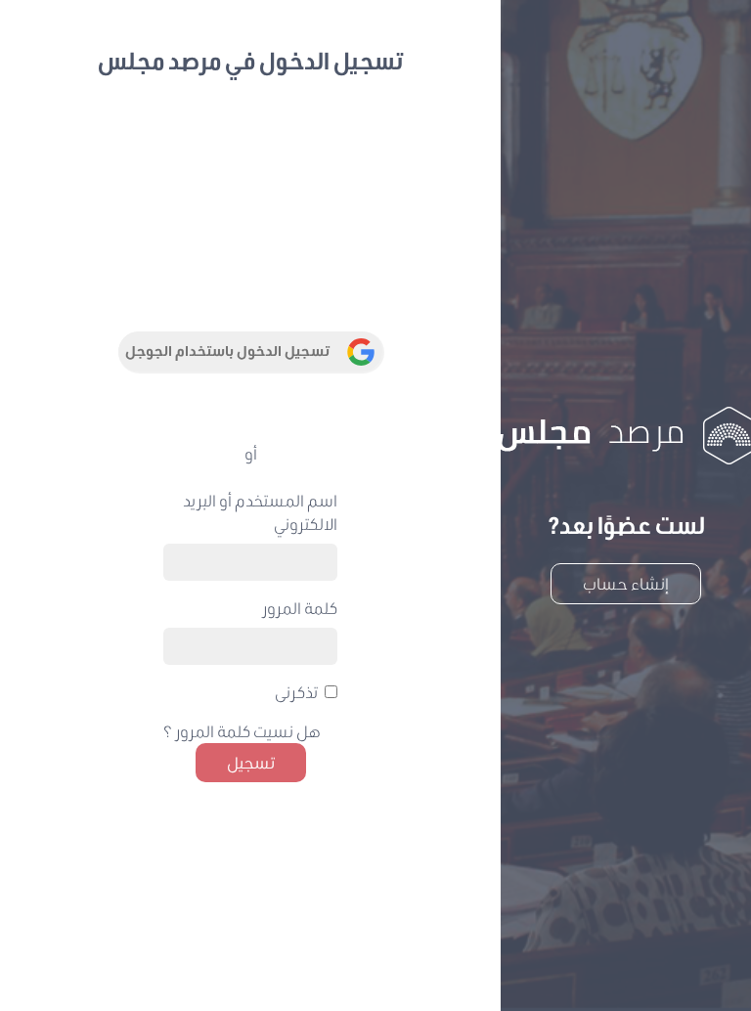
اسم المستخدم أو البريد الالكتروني (260, 512)
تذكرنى (296, 691)
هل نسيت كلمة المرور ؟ (242, 731)
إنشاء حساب (626, 583)
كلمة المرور (299, 607)
